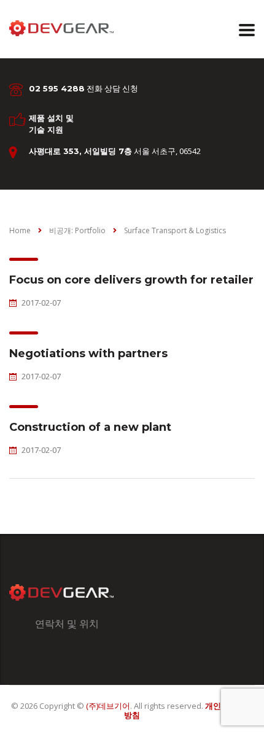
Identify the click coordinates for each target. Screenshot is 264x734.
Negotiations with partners (88, 353)
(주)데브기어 (108, 705)
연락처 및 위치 (67, 623)
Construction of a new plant (90, 427)
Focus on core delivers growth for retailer (131, 280)
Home (20, 230)
